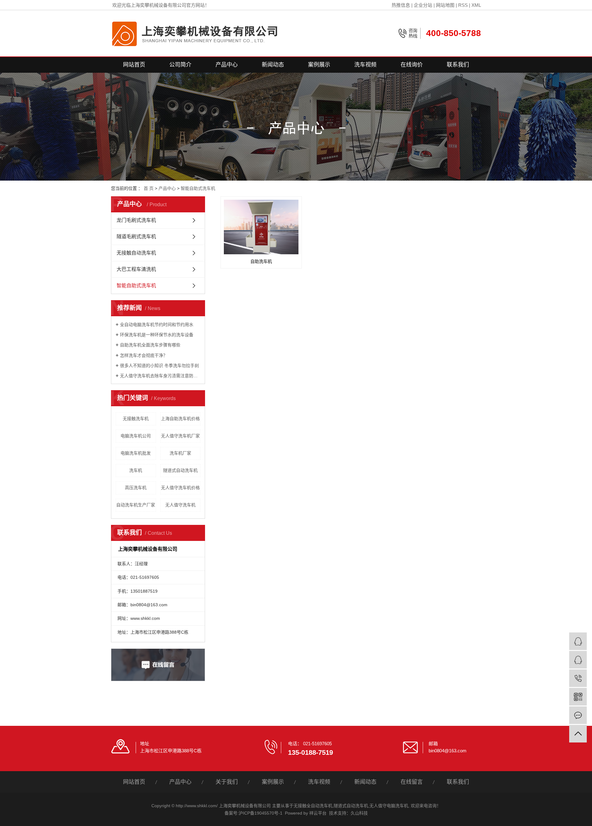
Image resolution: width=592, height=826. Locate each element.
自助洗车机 (261, 261)
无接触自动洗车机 (136, 253)
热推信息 (401, 5)
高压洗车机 (135, 487)
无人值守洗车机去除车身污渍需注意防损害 (160, 375)
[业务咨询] (578, 641)
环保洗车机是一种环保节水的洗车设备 (156, 334)
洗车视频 (365, 65)
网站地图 (445, 5)
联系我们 (458, 65)
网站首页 (134, 65)
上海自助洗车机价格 (180, 418)
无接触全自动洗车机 (313, 805)
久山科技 (359, 813)
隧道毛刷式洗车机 (136, 236)
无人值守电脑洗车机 (388, 805)
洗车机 (135, 470)
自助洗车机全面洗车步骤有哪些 (150, 344)
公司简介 (180, 65)
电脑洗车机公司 (136, 435)
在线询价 (412, 65)
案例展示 (319, 65)
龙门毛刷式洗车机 (136, 220)
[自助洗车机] (261, 227)
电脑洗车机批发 (136, 453)
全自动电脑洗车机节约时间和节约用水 (156, 324)
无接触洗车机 (136, 418)
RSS (463, 5)
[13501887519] (578, 678)
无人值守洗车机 (180, 504)
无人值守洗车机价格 (180, 487)
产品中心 (227, 65)
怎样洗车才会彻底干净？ (143, 355)
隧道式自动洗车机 (180, 470)
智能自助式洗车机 (198, 188)
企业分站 (423, 5)
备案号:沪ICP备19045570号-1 (253, 813)
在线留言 (412, 782)
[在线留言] (578, 715)
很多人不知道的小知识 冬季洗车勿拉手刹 (159, 365)
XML (476, 5)
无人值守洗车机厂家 (180, 435)
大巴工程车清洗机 (136, 269)
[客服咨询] (578, 660)
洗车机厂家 (180, 453)
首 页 (149, 188)
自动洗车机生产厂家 (135, 504)
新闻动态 (273, 65)
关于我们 (227, 782)
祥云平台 (318, 813)
